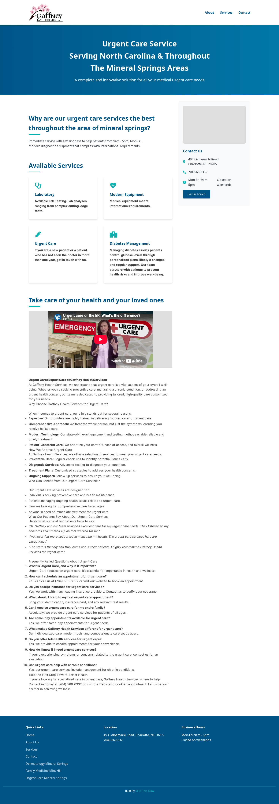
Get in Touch (197, 194)
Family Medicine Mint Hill (43, 771)
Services (226, 12)
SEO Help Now (145, 791)
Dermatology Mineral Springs (47, 764)
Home (30, 735)
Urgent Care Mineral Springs (46, 778)
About (209, 12)
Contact (244, 12)
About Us (32, 742)
